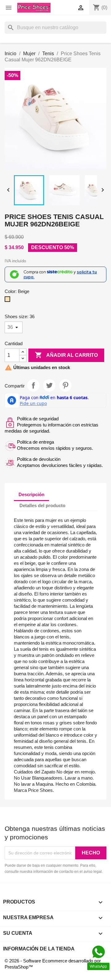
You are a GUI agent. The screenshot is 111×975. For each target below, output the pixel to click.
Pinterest (65, 385)
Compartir (33, 385)
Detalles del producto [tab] (42, 505)
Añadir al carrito (66, 355)
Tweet (49, 385)
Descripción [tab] (31, 494)
